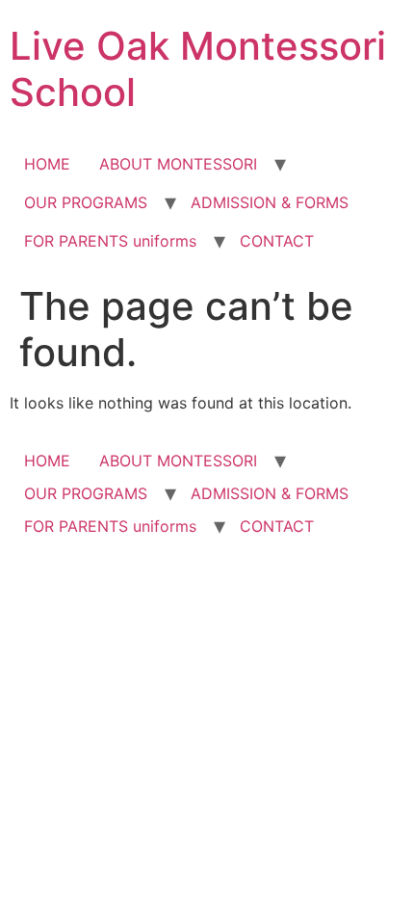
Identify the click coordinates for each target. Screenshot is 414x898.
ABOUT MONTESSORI (178, 163)
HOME (47, 163)
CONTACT (277, 241)
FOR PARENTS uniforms (110, 241)
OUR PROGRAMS (85, 202)
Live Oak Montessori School (198, 69)
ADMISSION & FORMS (270, 202)
